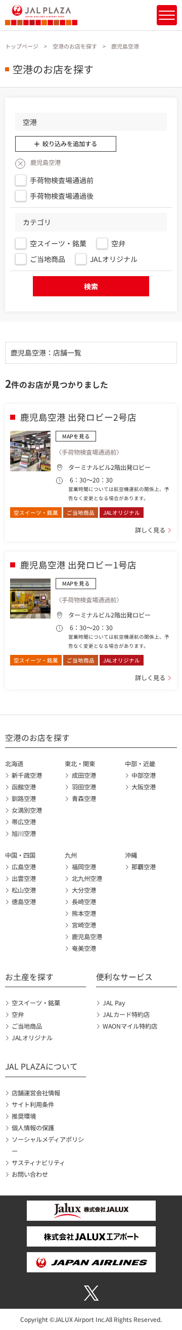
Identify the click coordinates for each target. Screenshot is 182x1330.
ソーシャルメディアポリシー (48, 1145)
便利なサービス (124, 977)
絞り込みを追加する (69, 143)
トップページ (21, 46)
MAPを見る (76, 436)
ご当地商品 (27, 1026)
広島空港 (24, 866)
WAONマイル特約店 (130, 1026)
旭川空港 (24, 833)
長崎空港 (84, 901)
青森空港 (84, 798)
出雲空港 (24, 878)
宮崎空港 (84, 924)
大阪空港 (143, 786)
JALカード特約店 (126, 1014)
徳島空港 (24, 901)
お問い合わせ (30, 1174)
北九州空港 (87, 878)
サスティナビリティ (38, 1162)
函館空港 (24, 786)
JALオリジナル (32, 1037)
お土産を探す (29, 977)
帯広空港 (24, 821)
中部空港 (143, 775)
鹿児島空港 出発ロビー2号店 (78, 417)
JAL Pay (114, 1002)
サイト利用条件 (33, 1104)
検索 (91, 286)
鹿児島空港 (87, 936)
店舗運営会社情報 (36, 1092)
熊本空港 (84, 913)
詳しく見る (150, 530)
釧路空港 (24, 798)
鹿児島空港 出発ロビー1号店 (78, 564)
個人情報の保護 (33, 1127)
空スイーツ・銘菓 (36, 1002)
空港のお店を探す (75, 46)
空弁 (18, 1014)
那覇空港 (143, 866)
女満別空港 (27, 810)
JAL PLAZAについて (41, 1066)
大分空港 (84, 890)
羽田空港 (84, 786)
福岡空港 (84, 866)
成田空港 (84, 775)
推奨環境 (24, 1116)
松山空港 (24, 890)
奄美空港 (84, 948)
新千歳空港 (27, 775)
